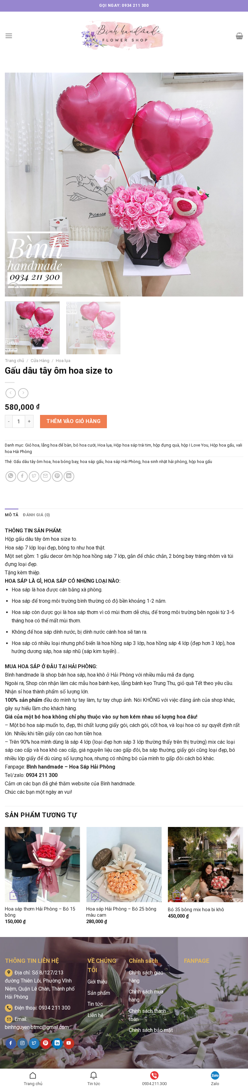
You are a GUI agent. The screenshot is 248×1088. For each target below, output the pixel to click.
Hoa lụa (63, 360)
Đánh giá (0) (36, 514)
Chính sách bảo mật (151, 1030)
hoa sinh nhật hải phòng (164, 461)
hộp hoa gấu (200, 461)
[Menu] (9, 36)
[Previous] (18, 184)
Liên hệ (95, 1015)
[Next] (230, 184)
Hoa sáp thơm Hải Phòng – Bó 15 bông (40, 912)
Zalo (215, 1083)
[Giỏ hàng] (239, 36)
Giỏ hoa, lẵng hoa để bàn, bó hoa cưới (60, 445)
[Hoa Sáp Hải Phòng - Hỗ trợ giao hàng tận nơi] (124, 36)
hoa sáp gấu (91, 461)
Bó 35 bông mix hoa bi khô (196, 909)
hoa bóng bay (65, 461)
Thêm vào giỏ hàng (73, 421)
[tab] (11, 515)
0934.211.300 (154, 1083)
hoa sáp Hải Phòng (122, 461)
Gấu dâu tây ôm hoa (32, 461)
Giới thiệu (97, 982)
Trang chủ (14, 360)
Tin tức (95, 1004)
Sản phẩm (99, 993)
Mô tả (11, 514)
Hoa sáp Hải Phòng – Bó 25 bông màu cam (121, 912)
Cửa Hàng (40, 360)
